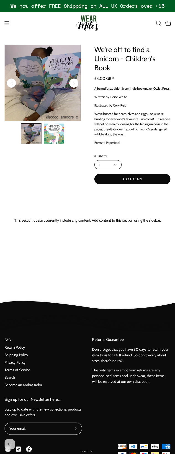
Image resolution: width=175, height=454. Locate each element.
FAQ (8, 340)
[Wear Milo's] (87, 23)
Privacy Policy (15, 362)
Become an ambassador (23, 385)
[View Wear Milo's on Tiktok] (18, 449)
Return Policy (15, 347)
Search (10, 377)
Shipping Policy (16, 355)
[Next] (73, 83)
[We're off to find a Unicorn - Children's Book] (31, 133)
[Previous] (11, 83)
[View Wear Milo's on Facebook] (29, 449)
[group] (87, 6)
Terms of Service (17, 370)
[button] (158, 23)
